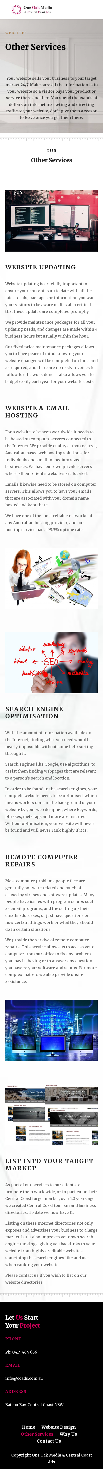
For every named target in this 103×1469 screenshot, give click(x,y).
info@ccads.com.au (24, 1378)
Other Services (37, 1434)
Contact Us (49, 1441)
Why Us (68, 1434)
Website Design (58, 1427)
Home (28, 1427)
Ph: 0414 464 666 (21, 1352)
